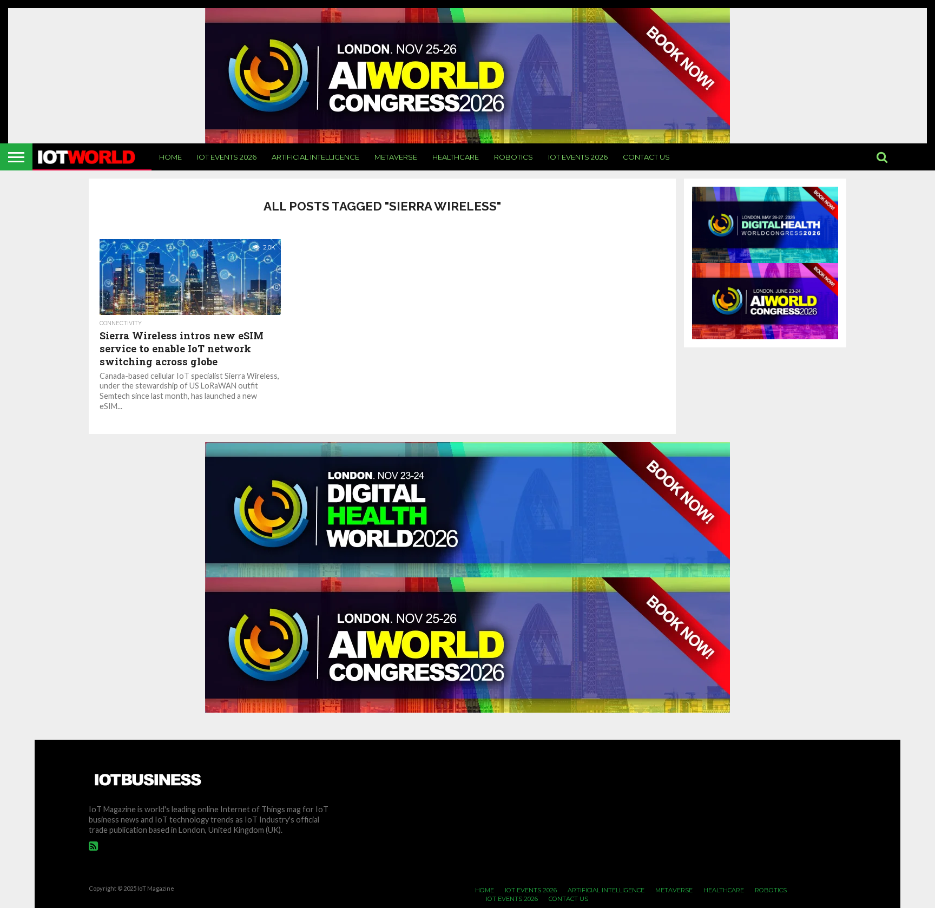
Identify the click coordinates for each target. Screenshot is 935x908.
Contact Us (646, 157)
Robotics (513, 157)
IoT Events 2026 (226, 157)
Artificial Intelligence (315, 157)
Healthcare (455, 157)
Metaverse (395, 157)
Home (170, 157)
